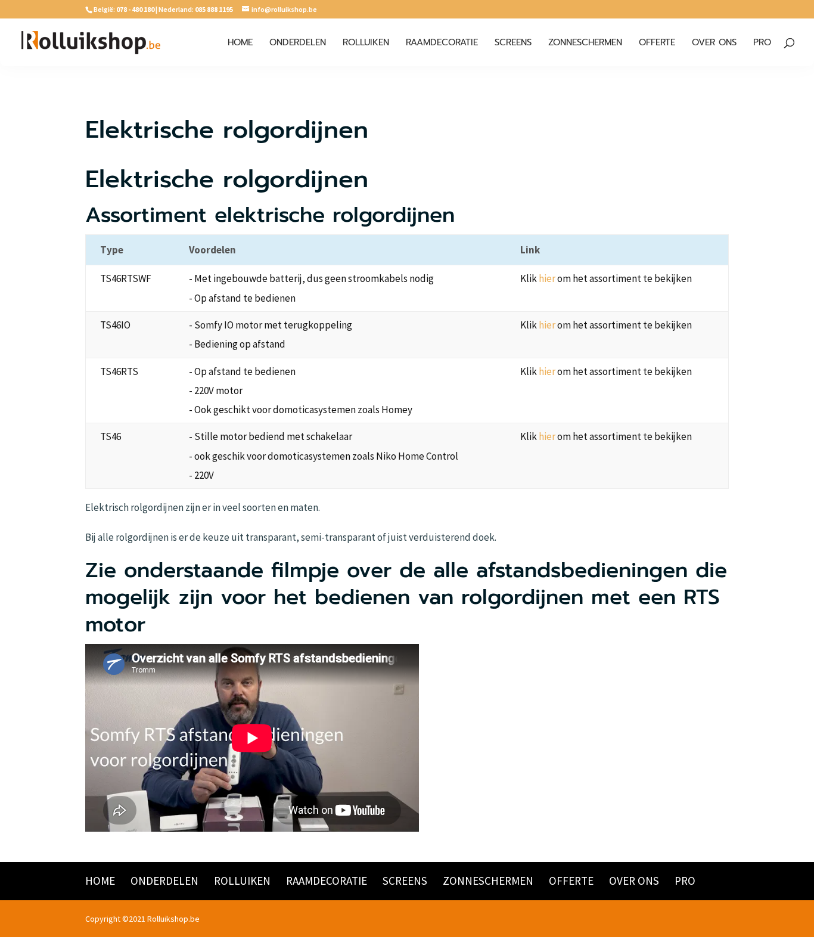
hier (547, 278)
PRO (762, 43)
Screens (513, 43)
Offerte (657, 43)
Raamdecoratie (442, 43)
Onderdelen (297, 43)
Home (240, 43)
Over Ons (714, 43)
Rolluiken (366, 43)
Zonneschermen (585, 43)
